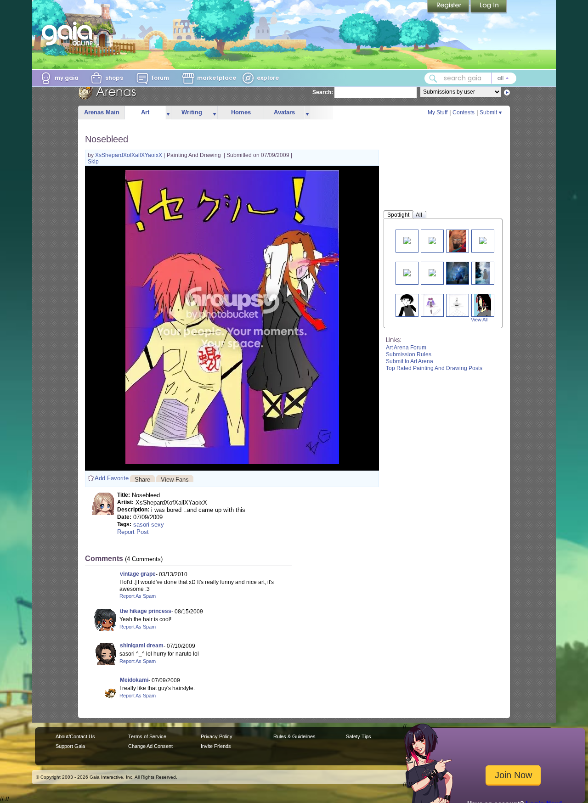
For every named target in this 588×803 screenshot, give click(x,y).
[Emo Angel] (432, 305)
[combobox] (470, 78)
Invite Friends (216, 746)
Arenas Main (101, 112)
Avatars (284, 112)
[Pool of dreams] (482, 273)
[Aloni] (482, 305)
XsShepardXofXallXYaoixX (129, 155)
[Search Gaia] (433, 78)
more (168, 112)
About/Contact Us (75, 736)
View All (479, 319)
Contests (463, 112)
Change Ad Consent (150, 746)
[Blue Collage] (458, 273)
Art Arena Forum (406, 347)
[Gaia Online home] (69, 33)
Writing (191, 112)
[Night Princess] (432, 272)
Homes (241, 112)
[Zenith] (407, 305)
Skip (93, 161)
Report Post (133, 531)
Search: (322, 92)
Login (488, 7)
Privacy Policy (216, 736)
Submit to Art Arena (409, 361)
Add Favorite (112, 478)
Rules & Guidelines (294, 736)
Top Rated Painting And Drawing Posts (434, 368)
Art (145, 112)
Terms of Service (147, 736)
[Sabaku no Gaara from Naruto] (407, 272)
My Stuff (437, 112)
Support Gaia (70, 746)
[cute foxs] (407, 239)
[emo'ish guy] (457, 240)
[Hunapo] (457, 305)
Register (448, 7)
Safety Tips (358, 736)
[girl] (432, 239)
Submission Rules (408, 354)
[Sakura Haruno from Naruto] (482, 239)
